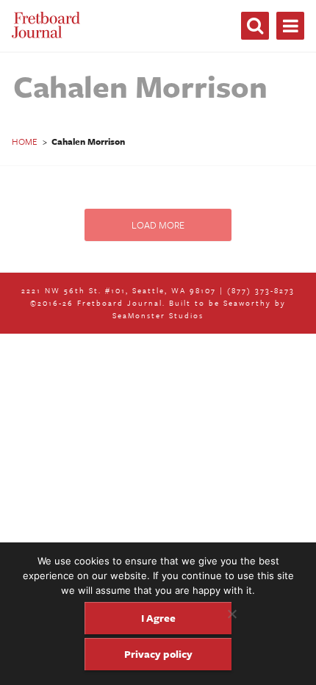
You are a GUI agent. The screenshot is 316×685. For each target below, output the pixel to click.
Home (24, 141)
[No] (231, 613)
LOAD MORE (158, 225)
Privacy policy (158, 653)
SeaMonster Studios (158, 315)
